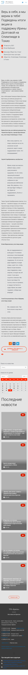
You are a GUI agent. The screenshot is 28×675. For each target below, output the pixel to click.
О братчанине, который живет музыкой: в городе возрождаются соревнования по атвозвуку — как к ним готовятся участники (14, 432)
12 (10, 386)
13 (14, 386)
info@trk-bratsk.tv (20, 628)
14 (17, 386)
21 (17, 388)
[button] (26, 2)
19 (10, 388)
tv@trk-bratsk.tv (5, 643)
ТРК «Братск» (9, 2)
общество (7, 57)
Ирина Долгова (9, 54)
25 (6, 390)
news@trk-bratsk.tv (5, 632)
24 (2, 390)
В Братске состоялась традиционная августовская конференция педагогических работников (12, 522)
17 (2, 388)
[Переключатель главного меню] (22, 2)
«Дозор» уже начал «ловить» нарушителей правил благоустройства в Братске (12, 493)
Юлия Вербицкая (9, 48)
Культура (7, 52)
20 (14, 388)
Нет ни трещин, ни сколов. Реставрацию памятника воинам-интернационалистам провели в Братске (13, 553)
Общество (13, 52)
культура (17, 54)
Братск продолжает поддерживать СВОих (10, 464)
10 (2, 386)
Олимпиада (14, 57)
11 (6, 386)
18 (6, 388)
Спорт (19, 52)
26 (10, 390)
